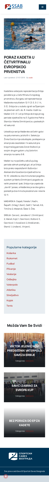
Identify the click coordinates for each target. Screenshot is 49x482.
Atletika (11, 290)
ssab (31, 77)
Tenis (10, 305)
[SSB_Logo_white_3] (20, 450)
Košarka (11, 253)
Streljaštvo (13, 295)
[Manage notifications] (6, 476)
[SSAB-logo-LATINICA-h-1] (14, 3)
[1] (24, 19)
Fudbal (11, 263)
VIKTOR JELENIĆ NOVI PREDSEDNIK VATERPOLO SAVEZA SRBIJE (24, 350)
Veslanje (11, 274)
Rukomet (12, 258)
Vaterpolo (12, 284)
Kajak (10, 300)
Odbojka (11, 279)
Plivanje (11, 268)
